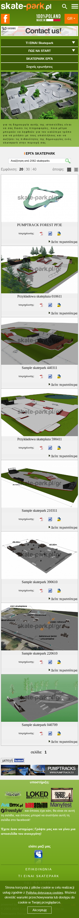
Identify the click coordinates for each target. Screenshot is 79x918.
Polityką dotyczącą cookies (44, 892)
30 (28, 169)
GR (70, 18)
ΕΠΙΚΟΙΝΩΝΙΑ (38, 869)
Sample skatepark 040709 (39, 725)
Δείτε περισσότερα (64, 242)
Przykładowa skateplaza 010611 (39, 296)
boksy (69, 170)
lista (76, 170)
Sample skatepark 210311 (39, 510)
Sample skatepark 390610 (39, 582)
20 (21, 169)
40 (34, 169)
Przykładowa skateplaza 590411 (39, 439)
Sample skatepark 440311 (39, 368)
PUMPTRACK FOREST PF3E (39, 225)
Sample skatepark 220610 (39, 653)
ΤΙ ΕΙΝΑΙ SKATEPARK (38, 876)
